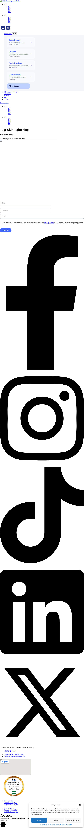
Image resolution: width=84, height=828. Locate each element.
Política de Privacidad (55, 824)
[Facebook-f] (42, 369)
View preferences (73, 820)
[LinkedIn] (42, 659)
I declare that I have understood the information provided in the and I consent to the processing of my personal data (43, 224)
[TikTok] (42, 563)
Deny (56, 820)
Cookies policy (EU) (11, 803)
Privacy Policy (49, 223)
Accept (39, 820)
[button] (80, 805)
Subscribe (6, 230)
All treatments (14, 86)
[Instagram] (42, 466)
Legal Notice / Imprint (11, 804)
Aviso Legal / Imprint (67, 824)
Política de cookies (44, 824)
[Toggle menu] (5, 28)
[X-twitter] (42, 744)
